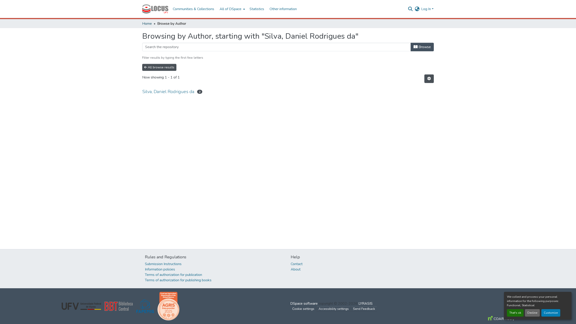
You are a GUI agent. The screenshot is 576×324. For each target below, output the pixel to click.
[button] (155, 8)
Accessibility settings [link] (334, 309)
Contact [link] (297, 263)
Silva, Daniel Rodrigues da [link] (168, 92)
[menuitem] (232, 9)
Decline (532, 313)
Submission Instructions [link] (163, 263)
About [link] (296, 269)
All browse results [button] (160, 67)
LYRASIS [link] (365, 303)
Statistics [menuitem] (257, 9)
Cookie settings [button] (303, 309)
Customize (551, 313)
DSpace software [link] (304, 303)
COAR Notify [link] (503, 318)
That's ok (515, 313)
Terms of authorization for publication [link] (173, 274)
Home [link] (147, 23)
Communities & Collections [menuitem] (193, 9)
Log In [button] (426, 9)
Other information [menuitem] (283, 9)
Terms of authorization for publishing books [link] (178, 280)
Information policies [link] (160, 269)
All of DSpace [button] (230, 9)
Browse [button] (424, 47)
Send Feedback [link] (364, 309)
